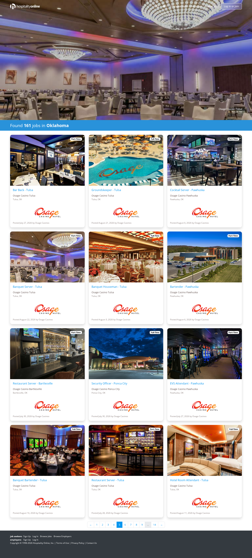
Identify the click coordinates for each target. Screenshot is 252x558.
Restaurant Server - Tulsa (108, 480)
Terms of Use (62, 543)
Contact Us (91, 543)
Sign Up (27, 536)
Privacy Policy (77, 543)
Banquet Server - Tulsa (27, 287)
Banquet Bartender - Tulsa (30, 480)
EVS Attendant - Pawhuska (187, 383)
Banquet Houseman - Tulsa (109, 287)
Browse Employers (62, 536)
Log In (35, 536)
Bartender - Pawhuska (184, 287)
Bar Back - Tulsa (23, 190)
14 (154, 524)
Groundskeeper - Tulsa (106, 190)
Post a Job (196, 6)
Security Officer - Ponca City (109, 383)
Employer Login (179, 6)
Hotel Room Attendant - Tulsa (189, 480)
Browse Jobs (211, 6)
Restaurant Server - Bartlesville (33, 383)
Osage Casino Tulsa (230, 109)
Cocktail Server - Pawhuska (187, 190)
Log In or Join (231, 6)
